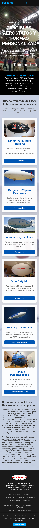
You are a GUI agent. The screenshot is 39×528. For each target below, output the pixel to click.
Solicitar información (19, 392)
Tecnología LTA (14, 500)
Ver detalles (19, 252)
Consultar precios (19, 342)
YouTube (28, 505)
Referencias (10, 494)
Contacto (26, 500)
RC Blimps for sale (24, 510)
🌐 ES (28, 3)
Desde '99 (7, 3)
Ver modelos (19, 161)
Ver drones (19, 298)
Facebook (7, 505)
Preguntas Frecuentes (25, 497)
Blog (18, 494)
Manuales (27, 494)
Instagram (18, 505)
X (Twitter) (19, 507)
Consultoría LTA (8, 497)
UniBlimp (11, 510)
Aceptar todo (19, 524)
